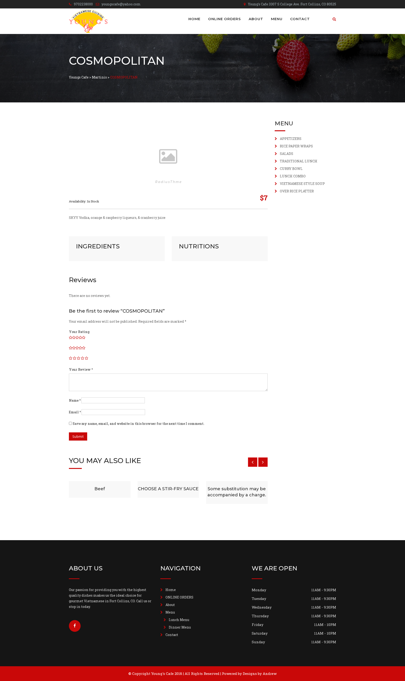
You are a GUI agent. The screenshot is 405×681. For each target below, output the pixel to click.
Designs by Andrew (260, 673)
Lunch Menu (179, 619)
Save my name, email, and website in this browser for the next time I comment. (138, 423)
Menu (276, 19)
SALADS (286, 153)
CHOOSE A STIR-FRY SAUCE (168, 488)
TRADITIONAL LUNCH (298, 161)
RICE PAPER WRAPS (296, 146)
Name (75, 400)
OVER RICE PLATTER (297, 191)
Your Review (81, 369)
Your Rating (79, 331)
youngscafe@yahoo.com (121, 4)
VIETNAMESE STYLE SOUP (302, 183)
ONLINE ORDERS (224, 19)
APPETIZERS (290, 138)
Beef (99, 488)
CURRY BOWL (291, 168)
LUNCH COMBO (293, 176)
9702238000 (83, 4)
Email (75, 412)
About (256, 19)
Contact (300, 19)
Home (194, 19)
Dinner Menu (180, 627)
